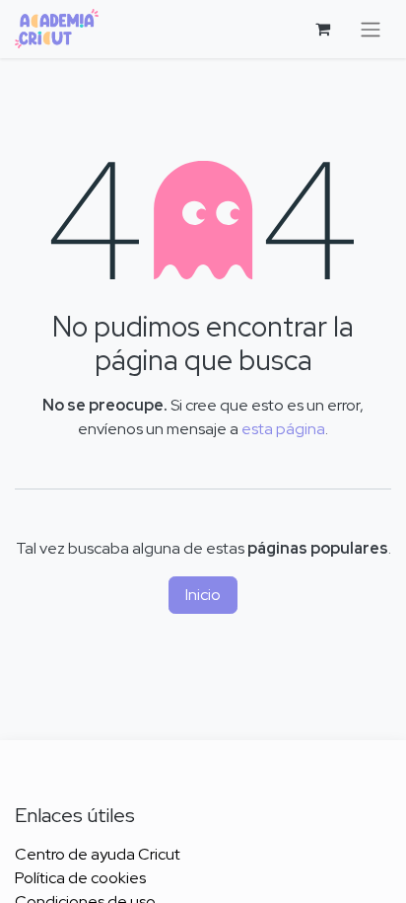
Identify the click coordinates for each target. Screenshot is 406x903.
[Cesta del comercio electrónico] (322, 28)
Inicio (203, 594)
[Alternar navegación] (370, 29)
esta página (283, 428)
